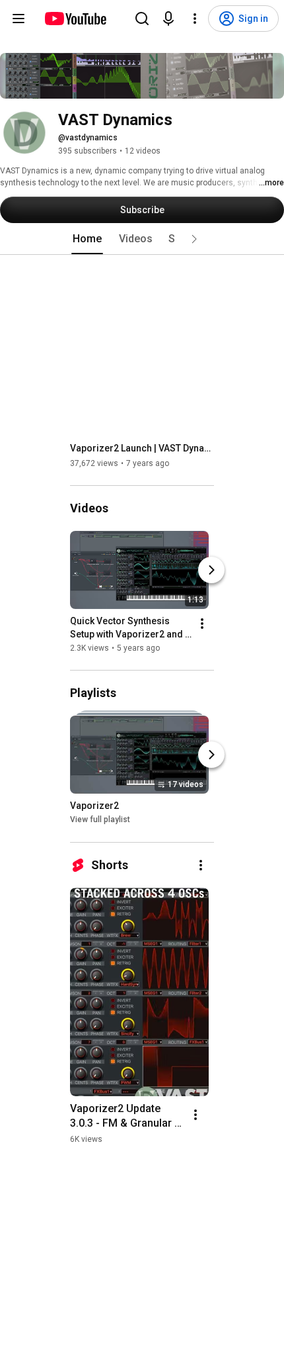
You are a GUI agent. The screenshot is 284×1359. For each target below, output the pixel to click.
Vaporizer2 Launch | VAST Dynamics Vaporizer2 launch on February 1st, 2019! (142, 448)
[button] (194, 239)
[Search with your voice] (168, 18)
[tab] (87, 239)
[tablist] (142, 239)
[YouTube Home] (75, 18)
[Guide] (18, 18)
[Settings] (195, 18)
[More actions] (202, 623)
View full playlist (100, 820)
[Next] (211, 570)
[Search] (142, 18)
